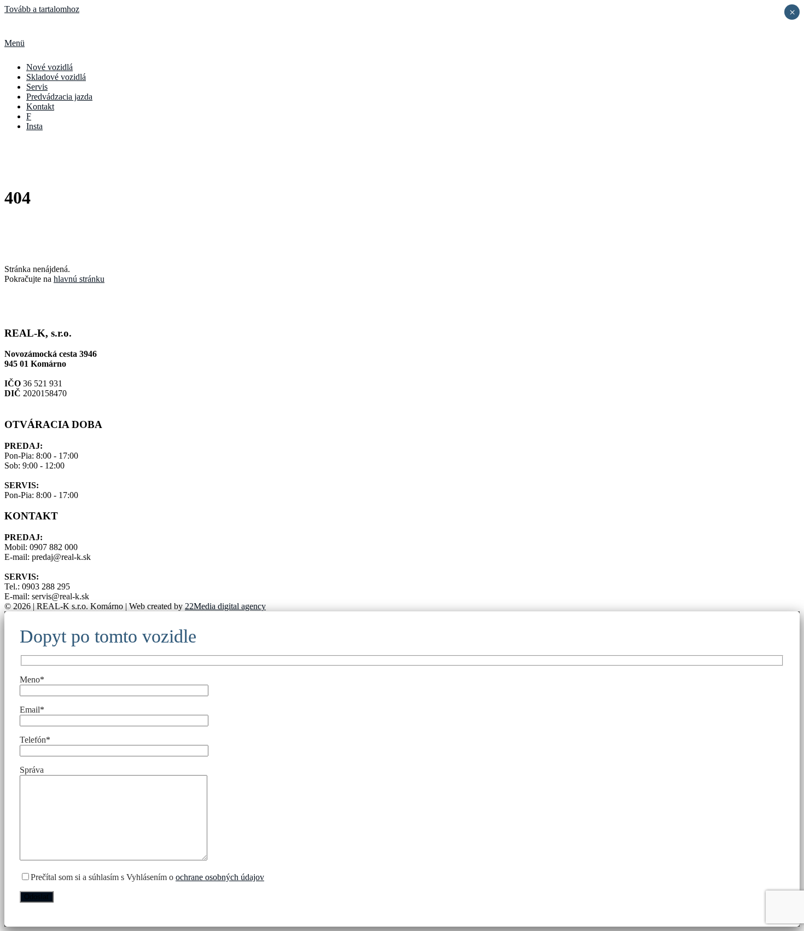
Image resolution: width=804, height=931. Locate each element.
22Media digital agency (225, 606)
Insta (34, 126)
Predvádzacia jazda (59, 96)
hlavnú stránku (79, 279)
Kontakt (40, 106)
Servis (37, 86)
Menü (14, 43)
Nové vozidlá (49, 67)
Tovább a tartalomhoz (41, 9)
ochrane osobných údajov (220, 877)
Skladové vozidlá (56, 77)
